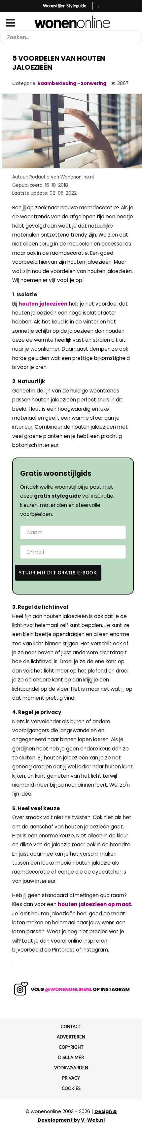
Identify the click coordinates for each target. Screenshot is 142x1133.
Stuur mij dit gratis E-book (58, 572)
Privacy (71, 1078)
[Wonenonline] (71, 22)
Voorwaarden (71, 1067)
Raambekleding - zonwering (72, 83)
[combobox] (71, 37)
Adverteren (71, 1036)
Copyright (71, 1047)
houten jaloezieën (43, 303)
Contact (71, 1026)
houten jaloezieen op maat (94, 904)
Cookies (71, 1088)
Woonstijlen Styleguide (64, 5)
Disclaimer (71, 1057)
